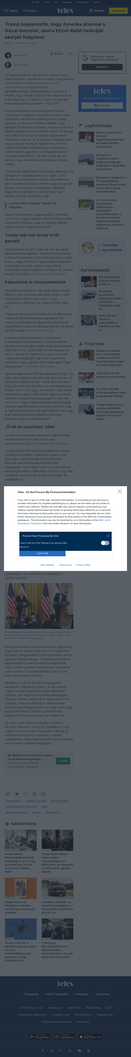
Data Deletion (47, 565)
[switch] (105, 543)
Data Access (65, 565)
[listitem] (64, 536)
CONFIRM (42, 553)
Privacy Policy (84, 565)
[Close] (121, 492)
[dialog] (65, 528)
